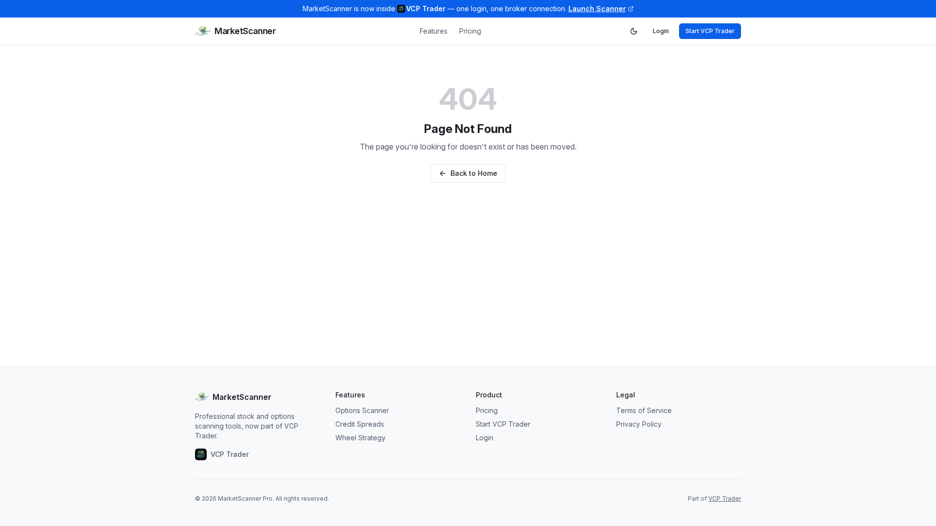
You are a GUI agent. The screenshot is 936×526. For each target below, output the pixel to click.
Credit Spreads (359, 424)
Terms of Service (644, 410)
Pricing (470, 31)
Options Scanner (362, 410)
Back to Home (473, 173)
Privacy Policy (639, 424)
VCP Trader (724, 498)
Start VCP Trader (710, 31)
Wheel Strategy (360, 437)
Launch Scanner (597, 8)
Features (434, 31)
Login (661, 31)
